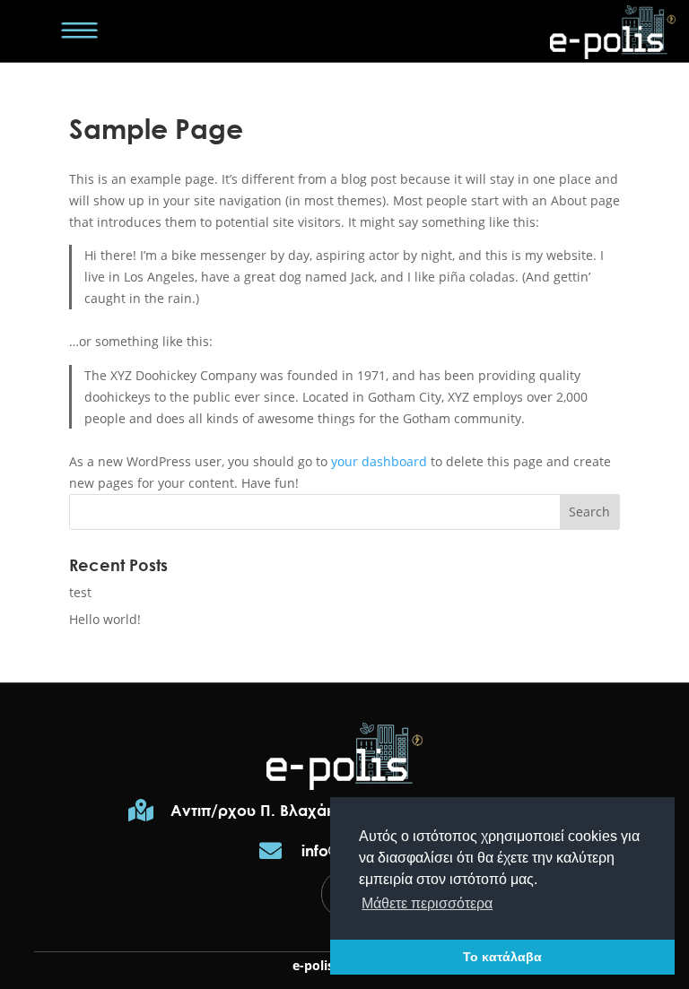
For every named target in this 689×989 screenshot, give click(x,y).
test (80, 592)
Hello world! (105, 619)
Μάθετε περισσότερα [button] (427, 903)
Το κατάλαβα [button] (502, 957)
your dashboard (379, 461)
